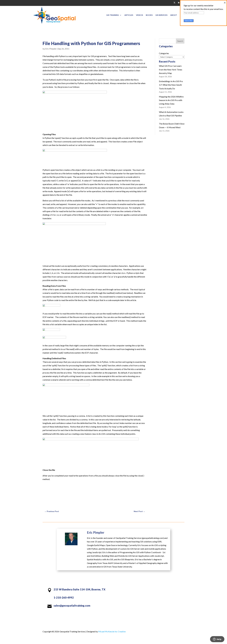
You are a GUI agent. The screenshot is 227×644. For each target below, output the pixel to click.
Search (180, 41)
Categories (164, 53)
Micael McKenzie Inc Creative (112, 631)
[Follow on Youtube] (164, 590)
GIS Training (112, 15)
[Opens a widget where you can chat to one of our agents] (217, 639)
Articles (128, 15)
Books (149, 15)
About (173, 15)
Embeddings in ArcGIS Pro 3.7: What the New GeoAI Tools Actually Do (171, 85)
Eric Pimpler (50, 48)
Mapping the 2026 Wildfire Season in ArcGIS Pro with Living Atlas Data (171, 100)
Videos (139, 15)
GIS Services (161, 15)
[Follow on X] (174, 2)
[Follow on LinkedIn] (178, 2)
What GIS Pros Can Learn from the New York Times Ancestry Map (170, 69)
